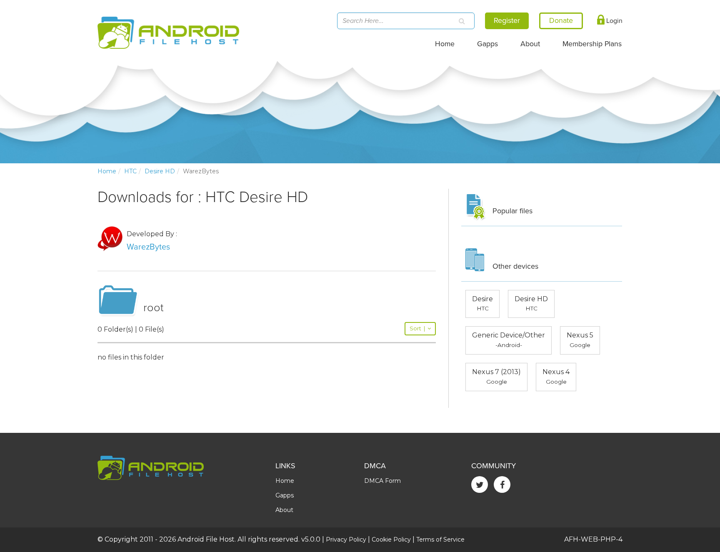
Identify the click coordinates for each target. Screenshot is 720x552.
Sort (417, 328)
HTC (130, 171)
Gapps (487, 44)
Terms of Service (440, 539)
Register (507, 20)
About (530, 44)
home (107, 171)
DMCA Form (382, 481)
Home (445, 44)
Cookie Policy (391, 539)
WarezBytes (148, 247)
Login (613, 21)
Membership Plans (592, 44)
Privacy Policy (346, 539)
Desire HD (160, 171)
